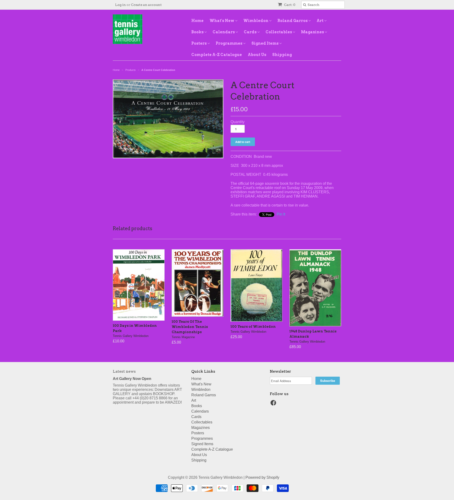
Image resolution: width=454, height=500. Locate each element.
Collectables (279, 32)
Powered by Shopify (262, 477)
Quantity (237, 122)
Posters (199, 43)
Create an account (146, 5)
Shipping (282, 54)
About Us (257, 54)
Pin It (281, 214)
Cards (250, 32)
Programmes (229, 43)
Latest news (124, 371)
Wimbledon (256, 20)
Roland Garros (292, 20)
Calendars (224, 32)
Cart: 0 (289, 5)
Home (197, 20)
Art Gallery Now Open (132, 379)
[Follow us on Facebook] (274, 404)
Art (320, 20)
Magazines (313, 32)
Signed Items (265, 43)
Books (197, 32)
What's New (222, 20)
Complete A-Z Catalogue (216, 54)
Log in (120, 5)
